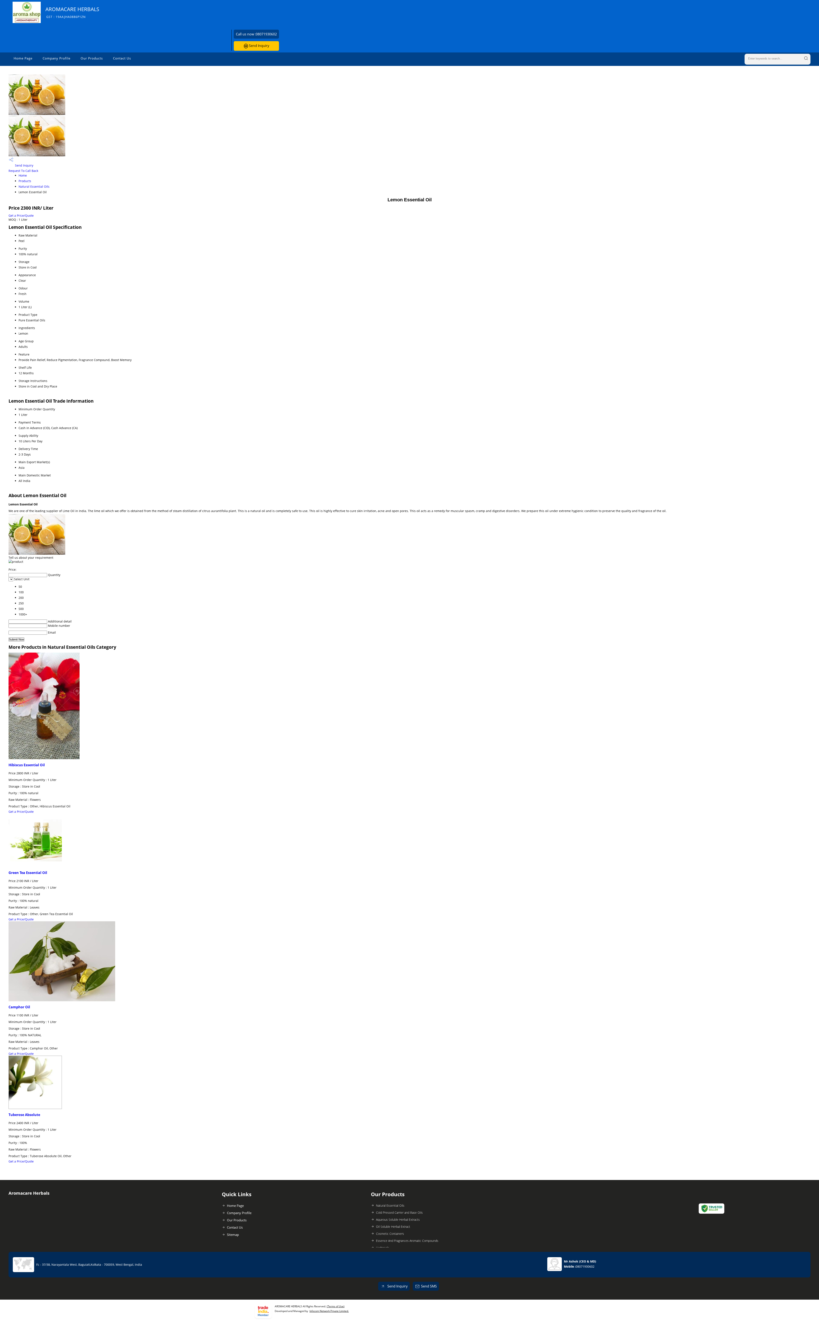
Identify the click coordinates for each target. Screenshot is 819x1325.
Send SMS (429, 1286)
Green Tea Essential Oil (28, 872)
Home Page (23, 58)
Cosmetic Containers (390, 1234)
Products (25, 181)
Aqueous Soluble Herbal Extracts (398, 1220)
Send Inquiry (258, 45)
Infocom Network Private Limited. (329, 1311)
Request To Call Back (23, 171)
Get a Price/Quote (21, 215)
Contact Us (122, 58)
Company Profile (56, 58)
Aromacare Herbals (72, 12)
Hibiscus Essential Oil (27, 765)
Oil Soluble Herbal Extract (393, 1227)
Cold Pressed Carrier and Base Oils (399, 1212)
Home (23, 175)
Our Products (92, 58)
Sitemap (233, 1234)
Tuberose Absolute (24, 1114)
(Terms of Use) (335, 1306)
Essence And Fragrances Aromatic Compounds (407, 1241)
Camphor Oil (19, 1007)
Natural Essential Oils (34, 186)
